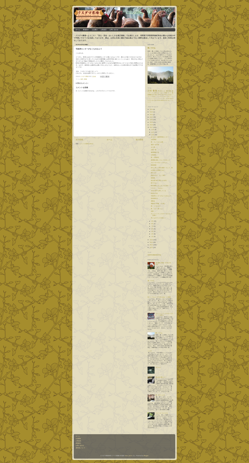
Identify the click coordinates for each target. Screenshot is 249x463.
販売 (82, 79)
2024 (151, 109)
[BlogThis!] (103, 77)
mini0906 (153, 96)
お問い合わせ (114, 29)
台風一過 (153, 149)
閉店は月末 (154, 193)
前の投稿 (139, 140)
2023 (151, 112)
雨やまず (153, 173)
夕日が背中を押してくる (158, 190)
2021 (151, 117)
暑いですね (151, 280)
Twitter (168, 96)
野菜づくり (168, 93)
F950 (165, 94)
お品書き (95, 29)
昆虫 (153, 100)
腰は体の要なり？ (161, 377)
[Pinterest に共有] (108, 77)
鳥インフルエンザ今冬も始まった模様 (159, 297)
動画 (171, 98)
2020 (151, 119)
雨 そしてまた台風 (157, 142)
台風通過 (153, 139)
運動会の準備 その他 (157, 203)
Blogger (146, 455)
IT (165, 96)
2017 (151, 127)
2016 (151, 240)
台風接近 (153, 155)
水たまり (158, 367)
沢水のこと (162, 91)
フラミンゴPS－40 (162, 98)
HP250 (159, 94)
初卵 (168, 98)
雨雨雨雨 (153, 165)
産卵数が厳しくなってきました (160, 160)
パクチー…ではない (157, 188)
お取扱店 (104, 29)
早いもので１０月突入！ (158, 218)
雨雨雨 (153, 178)
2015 (151, 242)
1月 (152, 236)
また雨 (153, 147)
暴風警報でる (155, 152)
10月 (153, 134)
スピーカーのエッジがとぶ (159, 162)
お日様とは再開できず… (158, 170)
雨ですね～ (154, 183)
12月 (153, 129)
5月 (152, 229)
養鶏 (85, 79)
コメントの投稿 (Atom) (86, 143)
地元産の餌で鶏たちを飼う (159, 180)
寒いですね (151, 48)
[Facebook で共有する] (107, 77)
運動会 (153, 201)
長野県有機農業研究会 (162, 100)
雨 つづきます (156, 206)
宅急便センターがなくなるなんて (161, 196)
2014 (151, 245)
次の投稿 (79, 140)
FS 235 (163, 96)
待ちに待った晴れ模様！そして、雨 (162, 167)
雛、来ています (160, 395)
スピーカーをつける (162, 413)
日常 (150, 91)
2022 (151, 114)
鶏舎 (169, 91)
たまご (162, 93)
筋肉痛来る (154, 198)
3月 (152, 231)
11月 (152, 132)
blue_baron (128, 455)
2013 (151, 247)
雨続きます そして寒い (158, 175)
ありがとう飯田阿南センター (160, 137)
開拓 (156, 94)
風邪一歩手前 (155, 144)
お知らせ (156, 93)
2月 (152, 234)
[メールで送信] (101, 77)
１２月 (150, 351)
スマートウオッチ (153, 98)
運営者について (80, 448)
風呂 (162, 94)
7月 (152, 226)
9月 (152, 221)
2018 (151, 125)
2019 (151, 122)
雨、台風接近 (155, 157)
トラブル (158, 96)
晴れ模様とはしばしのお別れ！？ (161, 185)
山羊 (150, 100)
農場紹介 (86, 29)
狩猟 (155, 100)
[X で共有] (105, 77)
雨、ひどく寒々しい (157, 208)
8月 (152, 223)
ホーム (78, 29)
